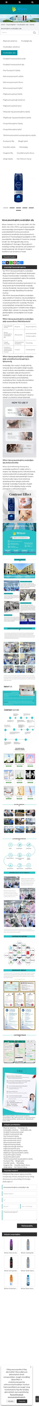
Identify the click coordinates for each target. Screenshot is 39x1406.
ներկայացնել (27, 1226)
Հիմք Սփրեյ (7, 1167)
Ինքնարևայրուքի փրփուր (13, 1146)
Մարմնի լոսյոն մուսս (22, 1165)
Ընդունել (22, 1401)
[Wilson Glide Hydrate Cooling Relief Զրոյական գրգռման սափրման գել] (28, 1262)
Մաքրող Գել (7, 1165)
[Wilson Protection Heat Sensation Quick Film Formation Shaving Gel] (11, 1279)
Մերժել (10, 1401)
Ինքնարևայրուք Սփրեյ (12, 1144)
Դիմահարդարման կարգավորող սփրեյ (18, 1159)
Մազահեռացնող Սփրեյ (12, 1155)
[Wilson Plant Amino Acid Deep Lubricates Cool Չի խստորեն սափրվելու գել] (28, 1279)
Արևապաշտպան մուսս (12, 1140)
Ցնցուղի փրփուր (9, 1128)
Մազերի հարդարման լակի (13, 1132)
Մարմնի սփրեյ (8, 1163)
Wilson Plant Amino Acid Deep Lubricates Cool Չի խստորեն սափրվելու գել (28, 1288)
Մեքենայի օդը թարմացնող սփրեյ (15, 1153)
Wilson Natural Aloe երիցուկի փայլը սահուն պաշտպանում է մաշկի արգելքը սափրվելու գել (11, 1253)
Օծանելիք (20, 1163)
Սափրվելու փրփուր (10, 1130)
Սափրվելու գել (22, 24)
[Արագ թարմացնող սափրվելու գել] (18, 188)
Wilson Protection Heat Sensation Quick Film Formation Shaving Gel (11, 1288)
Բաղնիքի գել (23, 1128)
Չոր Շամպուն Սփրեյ (11, 1136)
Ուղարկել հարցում (10, 257)
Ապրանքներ (11, 24)
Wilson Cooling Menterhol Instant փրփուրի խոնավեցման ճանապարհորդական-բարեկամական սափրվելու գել (28, 1253)
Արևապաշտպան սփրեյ (12, 1138)
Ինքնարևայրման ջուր (11, 1148)
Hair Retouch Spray (20, 1167)
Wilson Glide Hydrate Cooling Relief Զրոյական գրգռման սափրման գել (28, 1271)
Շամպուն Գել (8, 1161)
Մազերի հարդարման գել (12, 1134)
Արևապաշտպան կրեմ (11, 1142)
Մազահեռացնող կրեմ (11, 1157)
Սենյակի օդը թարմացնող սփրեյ (15, 1150)
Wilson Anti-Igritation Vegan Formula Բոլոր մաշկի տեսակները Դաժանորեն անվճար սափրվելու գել (11, 1271)
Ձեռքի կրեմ (19, 1161)
